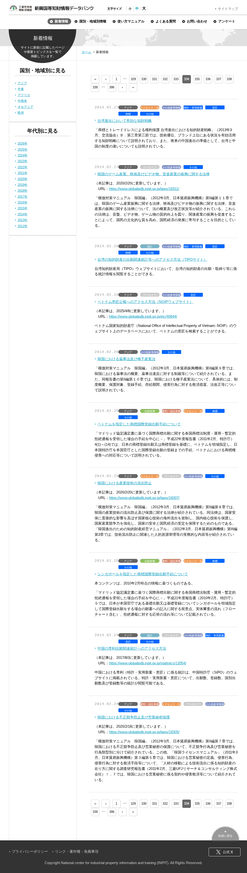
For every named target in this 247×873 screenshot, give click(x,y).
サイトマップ (228, 9)
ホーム (86, 52)
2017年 (22, 196)
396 (111, 87)
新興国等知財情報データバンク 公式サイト (51, 8)
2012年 (22, 226)
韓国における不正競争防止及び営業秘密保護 (133, 717)
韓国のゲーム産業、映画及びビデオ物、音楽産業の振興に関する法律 (153, 174)
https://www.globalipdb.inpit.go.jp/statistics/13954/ (147, 663)
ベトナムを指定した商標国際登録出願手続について (139, 424)
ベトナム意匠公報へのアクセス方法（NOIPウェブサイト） (145, 302)
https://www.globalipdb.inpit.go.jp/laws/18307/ (144, 498)
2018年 (22, 190)
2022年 (22, 167)
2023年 (22, 161)
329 (133, 79)
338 (229, 79)
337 (218, 79)
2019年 (22, 185)
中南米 (22, 101)
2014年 (22, 214)
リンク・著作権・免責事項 (76, 851)
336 (208, 79)
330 (143, 79)
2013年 (22, 220)
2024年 (22, 155)
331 (154, 79)
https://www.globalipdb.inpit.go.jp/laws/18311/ (144, 189)
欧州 (21, 112)
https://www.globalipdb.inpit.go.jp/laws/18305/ (144, 732)
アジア (22, 83)
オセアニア (25, 107)
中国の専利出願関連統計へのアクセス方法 (131, 648)
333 (175, 79)
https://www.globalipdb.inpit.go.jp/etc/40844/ (143, 316)
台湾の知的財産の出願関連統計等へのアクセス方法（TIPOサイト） (152, 259)
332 (165, 79)
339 (95, 87)
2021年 (22, 173)
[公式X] (224, 852)
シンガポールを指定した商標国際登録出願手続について (142, 574)
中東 (21, 89)
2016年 (22, 202)
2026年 (22, 143)
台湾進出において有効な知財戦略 (124, 121)
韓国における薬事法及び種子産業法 (126, 359)
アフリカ (24, 95)
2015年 (22, 208)
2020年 (22, 179)
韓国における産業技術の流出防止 (124, 483)
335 (197, 79)
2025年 (22, 149)
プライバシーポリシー (30, 851)
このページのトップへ (225, 833)
